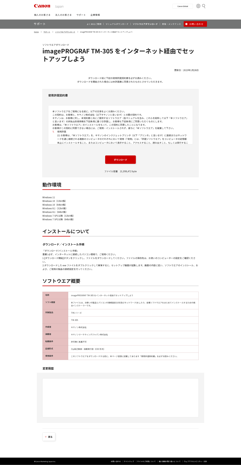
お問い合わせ (116, 461)
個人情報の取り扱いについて (170, 461)
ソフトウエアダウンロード (65, 32)
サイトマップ (129, 461)
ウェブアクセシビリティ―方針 (195, 461)
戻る (50, 436)
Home (36, 32)
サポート (47, 32)
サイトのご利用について (146, 461)
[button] (42, 15)
